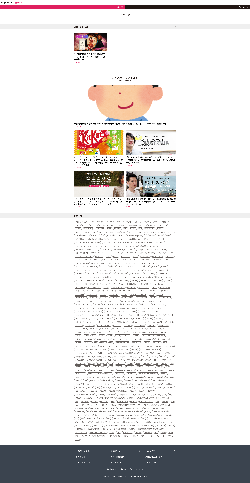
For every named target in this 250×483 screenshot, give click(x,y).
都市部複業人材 (80, 429)
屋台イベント (129, 367)
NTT (102, 232)
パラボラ (153, 298)
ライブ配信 (152, 325)
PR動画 (138, 232)
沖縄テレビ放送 (123, 401)
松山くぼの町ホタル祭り (124, 387)
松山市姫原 (101, 394)
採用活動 (170, 377)
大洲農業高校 (79, 360)
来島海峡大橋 (79, 387)
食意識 (163, 432)
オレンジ (169, 253)
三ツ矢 (107, 332)
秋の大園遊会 (79, 412)
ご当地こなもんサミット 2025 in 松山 (154, 270)
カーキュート (126, 256)
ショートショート (122, 280)
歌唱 (76, 401)
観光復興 (154, 415)
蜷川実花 (121, 415)
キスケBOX (95, 260)
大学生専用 (154, 356)
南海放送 (147, 343)
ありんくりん (148, 239)
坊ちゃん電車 (149, 353)
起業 (143, 419)
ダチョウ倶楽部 (144, 287)
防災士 (112, 432)
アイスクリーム (117, 239)
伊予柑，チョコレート (123, 336)
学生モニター (120, 363)
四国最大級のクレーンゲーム (119, 349)
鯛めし (171, 436)
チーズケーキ (79, 291)
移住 (96, 412)
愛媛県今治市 (120, 374)
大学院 (163, 356)
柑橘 (165, 394)
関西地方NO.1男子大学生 (98, 432)
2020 (92, 222)
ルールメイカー (164, 325)
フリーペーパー (115, 301)
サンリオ (98, 277)
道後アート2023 (152, 422)
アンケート (96, 242)
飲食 (76, 436)
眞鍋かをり (130, 408)
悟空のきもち (104, 370)
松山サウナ (139, 387)
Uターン (96, 236)
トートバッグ (114, 294)
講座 (83, 419)
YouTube (153, 236)
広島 (167, 367)
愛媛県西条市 (79, 377)
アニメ (138, 239)
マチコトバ (131, 315)
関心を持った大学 (81, 432)
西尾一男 (139, 415)
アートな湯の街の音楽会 (91, 239)
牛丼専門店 (166, 405)
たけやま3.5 (132, 287)
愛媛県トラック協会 (95, 374)
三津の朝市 (123, 332)
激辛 (83, 405)
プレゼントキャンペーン (113, 305)
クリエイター (104, 267)
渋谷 (173, 401)
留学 (113, 408)
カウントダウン (158, 256)
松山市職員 (111, 394)
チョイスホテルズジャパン (96, 291)
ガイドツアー (145, 256)
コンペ (137, 270)
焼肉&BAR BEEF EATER (132, 405)
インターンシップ (118, 246)
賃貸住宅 (101, 419)
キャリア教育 (153, 260)
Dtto (132, 225)
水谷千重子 (104, 401)
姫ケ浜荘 (92, 363)
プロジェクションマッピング (108, 308)
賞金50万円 (117, 419)
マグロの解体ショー (98, 315)
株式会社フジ (121, 398)
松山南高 (104, 391)
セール (149, 284)
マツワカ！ (159, 318)
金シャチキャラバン (109, 429)
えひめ (139, 249)
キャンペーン (96, 263)
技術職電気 (160, 377)
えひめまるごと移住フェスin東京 (156, 249)
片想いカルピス (149, 405)
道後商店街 (109, 425)
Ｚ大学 (77, 239)
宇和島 (138, 363)
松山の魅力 (170, 387)
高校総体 (126, 436)
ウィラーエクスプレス (154, 246)
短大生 (139, 408)
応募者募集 (79, 370)
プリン (137, 301)
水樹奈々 (95, 401)
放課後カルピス (96, 381)
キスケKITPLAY (121, 260)
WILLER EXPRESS (120, 236)
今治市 (94, 336)
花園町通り (79, 415)
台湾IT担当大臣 (106, 346)
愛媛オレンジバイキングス (126, 370)
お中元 (108, 256)
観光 (146, 415)
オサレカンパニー (139, 253)
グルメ (114, 267)
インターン (105, 246)
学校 (105, 363)
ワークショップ (119, 329)
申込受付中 (95, 408)
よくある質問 (116, 462)
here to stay (88, 229)
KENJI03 (118, 229)
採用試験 (78, 381)
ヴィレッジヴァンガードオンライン (87, 249)
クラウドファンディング (122, 263)
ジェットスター (115, 277)
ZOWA (161, 236)
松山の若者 (160, 387)
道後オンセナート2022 (82, 425)
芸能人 (97, 415)
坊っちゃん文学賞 (163, 353)
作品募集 (89, 339)
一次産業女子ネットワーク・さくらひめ (88, 332)
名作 (132, 346)
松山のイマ (150, 451)
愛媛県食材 (91, 377)
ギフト (144, 260)
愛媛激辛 (163, 370)
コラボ (140, 267)
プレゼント (98, 305)
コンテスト (79, 270)
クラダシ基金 (154, 263)
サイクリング (93, 274)
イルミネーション (142, 242)
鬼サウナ (144, 436)
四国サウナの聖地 (91, 349)
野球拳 (97, 429)
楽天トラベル (157, 398)
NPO (95, 232)
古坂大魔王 (94, 346)
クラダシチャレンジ (139, 263)
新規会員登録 (84, 451)
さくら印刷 (150, 274)
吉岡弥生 (125, 346)
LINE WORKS (150, 229)
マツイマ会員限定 (81, 318)
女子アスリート (80, 363)
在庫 (142, 349)
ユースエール (90, 325)
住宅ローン (79, 339)
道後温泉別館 (129, 425)
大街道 (89, 360)
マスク (122, 315)
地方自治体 (109, 353)
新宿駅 (155, 381)
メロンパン (79, 325)
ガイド (136, 256)
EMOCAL (152, 225)
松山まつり (93, 391)
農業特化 (91, 422)
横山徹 (167, 398)
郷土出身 (171, 425)
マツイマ (160, 315)
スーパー (134, 280)
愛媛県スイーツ (80, 374)
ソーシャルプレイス (118, 287)
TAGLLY (78, 236)
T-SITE (171, 232)
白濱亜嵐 (121, 408)
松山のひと (149, 387)
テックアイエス (92, 294)
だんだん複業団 (165, 287)
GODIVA (78, 229)
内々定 (149, 339)
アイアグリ (105, 239)
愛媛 (113, 370)
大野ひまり (123, 360)
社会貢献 (155, 408)
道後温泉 (119, 425)
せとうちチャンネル (94, 287)
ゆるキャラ (128, 325)
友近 (165, 343)
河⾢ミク (134, 401)
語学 (161, 415)
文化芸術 (119, 381)
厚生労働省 (157, 343)
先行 (128, 339)
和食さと (140, 346)
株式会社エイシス (108, 398)
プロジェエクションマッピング (85, 308)
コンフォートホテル (124, 270)
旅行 (88, 384)
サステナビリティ (163, 274)
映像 (131, 384)
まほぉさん (124, 322)
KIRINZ (133, 229)
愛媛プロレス (153, 370)
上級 (139, 332)
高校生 (118, 436)
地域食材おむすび (81, 353)
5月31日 (137, 222)
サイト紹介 (104, 274)
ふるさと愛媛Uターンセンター (152, 301)
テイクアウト (112, 291)
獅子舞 (77, 408)
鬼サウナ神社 (155, 436)
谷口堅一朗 (91, 419)
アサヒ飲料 (129, 239)
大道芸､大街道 (111, 360)
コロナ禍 (165, 267)
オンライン (99, 256)
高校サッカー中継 (107, 436)
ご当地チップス (80, 274)
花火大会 (89, 415)
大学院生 (171, 356)
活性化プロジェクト (146, 401)
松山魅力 (157, 394)
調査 (76, 419)
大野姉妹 (133, 360)
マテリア (100, 322)
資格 (108, 419)
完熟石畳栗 (147, 363)
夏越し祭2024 (118, 356)
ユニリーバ (117, 325)
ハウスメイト (115, 298)
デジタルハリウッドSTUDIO (159, 291)
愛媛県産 (164, 374)
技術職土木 (128, 377)
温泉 (76, 405)
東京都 (105, 387)
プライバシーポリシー (137, 469)
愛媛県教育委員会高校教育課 (148, 374)
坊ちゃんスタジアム (122, 353)
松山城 (125, 391)
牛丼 (158, 405)
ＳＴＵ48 (162, 232)
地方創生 (99, 353)
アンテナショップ (109, 242)
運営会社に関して (111, 469)
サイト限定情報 (117, 456)
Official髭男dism (113, 232)
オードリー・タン (115, 253)
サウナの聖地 (123, 274)
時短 (145, 384)
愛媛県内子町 (131, 374)
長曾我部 (160, 429)
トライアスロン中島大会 (138, 294)
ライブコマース (140, 325)
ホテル (134, 311)
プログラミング (160, 305)
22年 (118, 222)
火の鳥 (90, 405)
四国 (172, 346)
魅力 (164, 436)
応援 (87, 370)
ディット (131, 291)
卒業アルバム (137, 343)
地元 (148, 349)
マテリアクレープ (112, 322)
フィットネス (88, 301)
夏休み (99, 356)
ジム (160, 277)
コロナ (147, 267)
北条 (111, 343)
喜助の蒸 (158, 346)
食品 (156, 432)
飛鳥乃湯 (139, 432)
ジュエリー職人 (98, 280)
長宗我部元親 (149, 429)
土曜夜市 (134, 349)
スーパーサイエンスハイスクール (151, 280)
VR (103, 236)
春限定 (138, 384)
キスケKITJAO (107, 260)
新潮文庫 (163, 381)
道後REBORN (118, 422)
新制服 (147, 381)
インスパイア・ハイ (157, 242)
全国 (134, 339)
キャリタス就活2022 (82, 263)
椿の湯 (139, 398)
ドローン (160, 294)
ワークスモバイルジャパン (136, 329)
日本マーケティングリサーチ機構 (104, 384)
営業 (166, 346)
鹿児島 (77, 439)
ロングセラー (106, 329)
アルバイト (159, 239)
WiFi (109, 236)
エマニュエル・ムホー (99, 253)
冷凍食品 (78, 343)
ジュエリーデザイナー (82, 280)
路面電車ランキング (162, 419)
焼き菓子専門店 (116, 405)
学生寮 (130, 363)
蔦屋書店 (112, 415)
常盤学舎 (160, 367)
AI (144, 222)
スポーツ (101, 284)
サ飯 (105, 277)
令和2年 (102, 336)
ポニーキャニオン (145, 311)
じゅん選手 (109, 280)
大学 (138, 356)
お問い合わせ (151, 462)
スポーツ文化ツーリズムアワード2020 (119, 284)
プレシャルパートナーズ (83, 305)
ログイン (117, 451)
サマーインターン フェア (83, 277)
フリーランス (127, 301)
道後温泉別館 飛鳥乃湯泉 (145, 425)
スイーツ (168, 280)
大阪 (149, 360)
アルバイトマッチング (82, 242)
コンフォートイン (91, 270)
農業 (83, 422)
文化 (111, 381)
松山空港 (141, 394)
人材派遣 (78, 336)
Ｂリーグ (94, 225)
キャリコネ (164, 260)
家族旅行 (164, 363)
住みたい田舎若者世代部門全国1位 (153, 336)
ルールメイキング (81, 329)
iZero (110, 229)
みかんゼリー (136, 322)
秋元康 (89, 412)
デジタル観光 (79, 294)
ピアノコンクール (165, 298)
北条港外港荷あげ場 (122, 343)
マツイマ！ (169, 315)
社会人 (147, 408)
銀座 (140, 429)
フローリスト (147, 305)
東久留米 (90, 387)
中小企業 (147, 332)
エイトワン (130, 249)
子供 (99, 363)
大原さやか (129, 356)
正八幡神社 (85, 401)
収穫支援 (78, 346)
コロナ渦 (155, 267)
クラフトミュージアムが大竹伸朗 (86, 267)
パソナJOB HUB (142, 298)
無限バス (104, 405)
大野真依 (142, 360)
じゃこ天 (168, 277)
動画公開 (104, 343)
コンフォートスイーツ (108, 270)
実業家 (156, 363)
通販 (98, 422)
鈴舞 (120, 429)
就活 (105, 367)
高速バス (135, 436)
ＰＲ (131, 232)
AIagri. (150, 222)
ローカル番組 (94, 329)
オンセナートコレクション (84, 256)
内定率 (157, 339)
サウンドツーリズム (137, 274)
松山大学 (134, 391)
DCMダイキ (123, 225)
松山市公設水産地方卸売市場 (84, 394)
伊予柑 (110, 336)
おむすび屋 (151, 253)
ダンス (155, 287)
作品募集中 (98, 339)
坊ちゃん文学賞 (137, 353)
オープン (127, 253)
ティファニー (142, 291)
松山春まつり (130, 394)
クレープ (122, 267)
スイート (78, 284)
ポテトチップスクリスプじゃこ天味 (117, 311)
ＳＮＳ (154, 232)
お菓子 (116, 256)
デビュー (103, 294)
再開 (163, 339)
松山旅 (120, 394)
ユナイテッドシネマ (104, 325)
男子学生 (105, 408)
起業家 (151, 419)
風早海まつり (128, 432)
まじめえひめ (112, 315)
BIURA (85, 225)
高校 (96, 436)
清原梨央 (165, 401)
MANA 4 (160, 229)
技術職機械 (149, 377)
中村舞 (155, 332)
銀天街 (133, 429)
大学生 (145, 356)
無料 (96, 405)
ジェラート (127, 277)
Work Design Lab (136, 236)
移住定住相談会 (106, 412)
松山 (111, 387)
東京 (97, 387)
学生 (111, 363)
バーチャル (104, 298)
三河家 (114, 332)
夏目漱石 (107, 356)
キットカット (133, 260)
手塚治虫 (119, 377)
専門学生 (87, 367)
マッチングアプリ (106, 318)
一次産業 (161, 329)
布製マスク (150, 367)
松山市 (142, 391)
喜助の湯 (149, 346)
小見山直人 (97, 367)
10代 (77, 222)
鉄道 (126, 429)
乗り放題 (164, 332)
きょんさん (107, 263)
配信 (90, 429)
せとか (106, 287)
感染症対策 (101, 377)
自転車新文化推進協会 (160, 412)
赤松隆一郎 (135, 419)
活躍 (157, 401)
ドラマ (152, 294)
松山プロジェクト (81, 391)
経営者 (140, 412)
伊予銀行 (136, 336)
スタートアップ (89, 284)
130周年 (84, 222)
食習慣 (171, 432)
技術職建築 (139, 377)
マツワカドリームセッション (84, 322)
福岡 (163, 408)
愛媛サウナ (142, 370)
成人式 (110, 377)
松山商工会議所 (115, 391)
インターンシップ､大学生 (135, 246)
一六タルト (151, 329)
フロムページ (137, 308)
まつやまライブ (138, 318)
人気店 (86, 336)
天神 (155, 360)
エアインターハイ (118, 249)
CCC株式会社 (104, 225)
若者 (104, 415)
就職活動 (119, 367)
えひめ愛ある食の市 (81, 253)
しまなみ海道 (151, 277)
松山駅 (149, 394)
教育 (105, 381)
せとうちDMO (80, 287)
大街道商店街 (99, 360)
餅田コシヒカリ (87, 436)
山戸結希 (140, 367)
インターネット (94, 246)
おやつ (160, 253)
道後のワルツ (98, 425)
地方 (91, 353)
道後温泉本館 (161, 425)
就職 (111, 367)
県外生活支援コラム (154, 456)
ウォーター (105, 249)
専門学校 (78, 367)
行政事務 (130, 415)
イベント (121, 242)
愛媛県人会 (108, 374)
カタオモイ (170, 256)
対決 (172, 363)
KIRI (126, 229)
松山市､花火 (151, 391)
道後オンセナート (167, 422)
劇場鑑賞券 (88, 343)
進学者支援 (106, 422)
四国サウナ (79, 349)
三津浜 (132, 332)
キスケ (86, 260)
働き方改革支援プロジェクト (114, 339)
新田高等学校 (79, 384)
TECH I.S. (87, 236)
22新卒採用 (127, 222)
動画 (96, 343)
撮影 (85, 381)
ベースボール (149, 308)
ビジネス (78, 301)
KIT (140, 229)
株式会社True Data (92, 398)
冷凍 (170, 339)
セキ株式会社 (159, 284)
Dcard (114, 225)
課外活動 (169, 415)
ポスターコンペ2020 (95, 311)
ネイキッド (93, 298)
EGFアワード (141, 225)
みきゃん (146, 322)
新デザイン (129, 381)
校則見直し (79, 398)
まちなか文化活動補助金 (146, 315)
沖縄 (113, 401)
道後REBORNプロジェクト (135, 422)
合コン (117, 346)
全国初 (142, 339)
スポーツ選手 (139, 284)
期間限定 (170, 384)
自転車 (148, 412)
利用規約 (123, 469)
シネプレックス (139, 277)
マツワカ (149, 318)
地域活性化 (156, 349)
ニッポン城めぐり (81, 298)
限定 (119, 432)
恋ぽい (94, 370)
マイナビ (157, 311)
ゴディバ (131, 267)
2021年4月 (100, 222)
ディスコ (122, 291)
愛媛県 (172, 370)
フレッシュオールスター (132, 305)
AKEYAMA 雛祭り (162, 222)
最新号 (161, 384)
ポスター (159, 308)
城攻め (77, 356)
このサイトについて (84, 462)
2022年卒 (111, 222)
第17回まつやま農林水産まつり (125, 412)
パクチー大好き (128, 298)
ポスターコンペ (80, 311)
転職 (76, 422)
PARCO (124, 232)
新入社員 (139, 381)
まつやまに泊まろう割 (123, 318)
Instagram (100, 229)
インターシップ (80, 246)
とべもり (124, 294)
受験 (85, 346)
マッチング (93, 318)
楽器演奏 (147, 398)
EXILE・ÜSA (162, 225)
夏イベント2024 (88, 356)
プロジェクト (125, 308)
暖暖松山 (153, 384)
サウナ (113, 274)
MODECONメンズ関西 (82, 232)
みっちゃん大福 (158, 322)
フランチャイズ (101, 301)
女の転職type (165, 360)
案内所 (131, 398)
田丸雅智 (86, 408)
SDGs (146, 232)
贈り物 (126, 419)
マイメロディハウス (81, 315)
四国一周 (104, 349)
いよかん (130, 242)
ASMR (77, 225)
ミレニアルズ (170, 322)
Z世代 (168, 236)
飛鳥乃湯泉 (148, 432)
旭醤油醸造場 (122, 384)
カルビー (78, 260)
